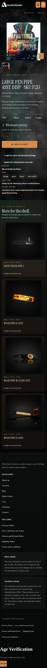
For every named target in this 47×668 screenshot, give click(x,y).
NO (5, 664)
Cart (4, 502)
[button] (39, 116)
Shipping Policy (8, 541)
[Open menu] (43, 5)
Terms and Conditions (11, 547)
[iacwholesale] (22, 4)
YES (2, 664)
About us (5, 480)
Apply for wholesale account (18, 162)
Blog (4, 491)
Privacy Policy (8, 525)
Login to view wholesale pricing (20, 155)
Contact (5, 512)
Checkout (6, 507)
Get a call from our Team (13, 531)
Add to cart (21, 144)
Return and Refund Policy (13, 536)
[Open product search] (38, 5)
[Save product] (42, 144)
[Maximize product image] (41, 56)
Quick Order (7, 496)
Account (5, 486)
